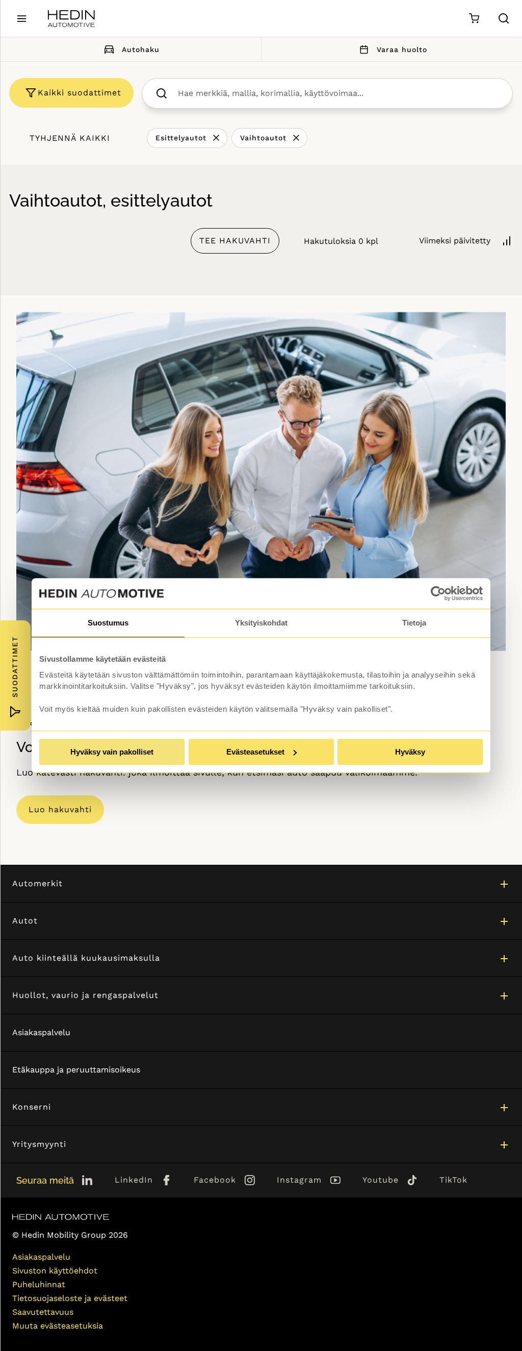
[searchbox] (338, 93)
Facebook (215, 1180)
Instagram (299, 1180)
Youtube (380, 1180)
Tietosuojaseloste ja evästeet (69, 1298)
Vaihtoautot (263, 138)
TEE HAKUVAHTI (235, 240)
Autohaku (141, 49)
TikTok (453, 1180)
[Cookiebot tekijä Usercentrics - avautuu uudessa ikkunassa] (438, 593)
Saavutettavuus (42, 1312)
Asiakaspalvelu (41, 1032)
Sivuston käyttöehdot (54, 1270)
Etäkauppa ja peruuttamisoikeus (76, 1069)
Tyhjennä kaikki (70, 138)
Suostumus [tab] (108, 622)
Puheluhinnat (38, 1284)
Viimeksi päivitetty (454, 240)
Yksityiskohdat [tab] (261, 622)
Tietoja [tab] (414, 622)
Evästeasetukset (255, 751)
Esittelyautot (180, 138)
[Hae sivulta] (503, 18)
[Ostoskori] (473, 18)
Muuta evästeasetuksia (57, 1326)
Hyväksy (410, 751)
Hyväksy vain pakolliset (111, 751)
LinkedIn (134, 1180)
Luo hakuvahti (60, 809)
